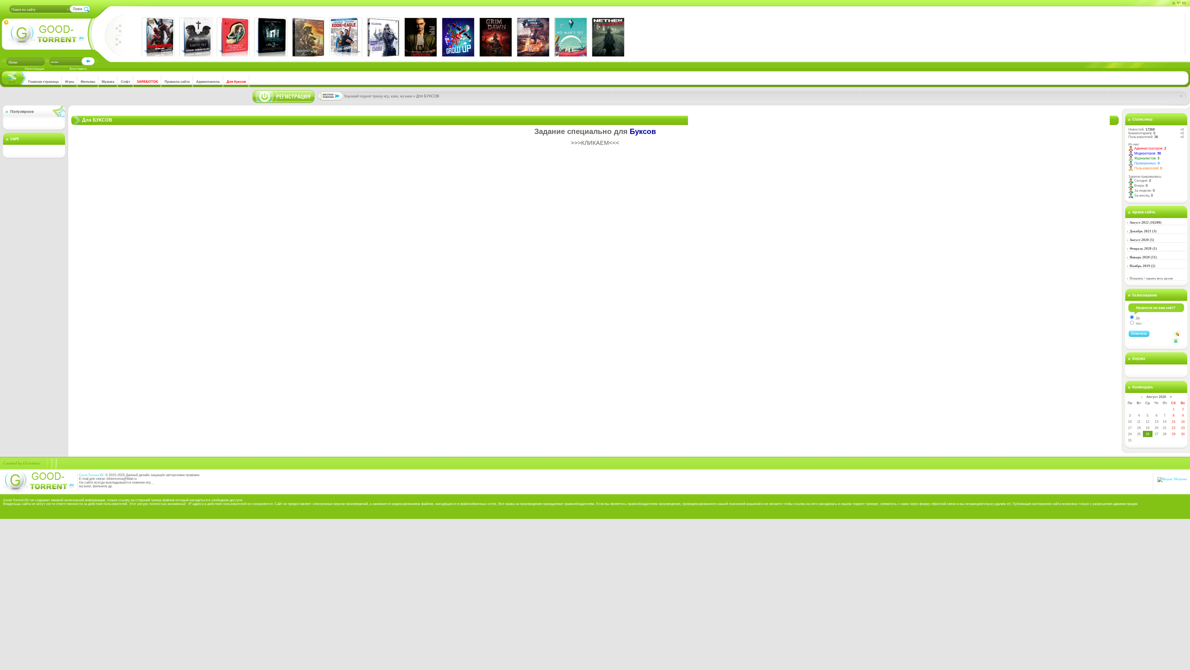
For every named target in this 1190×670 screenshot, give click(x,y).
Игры (69, 81)
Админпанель (208, 81)
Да (1137, 318)
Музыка (108, 81)
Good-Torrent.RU (91, 475)
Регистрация (34, 68)
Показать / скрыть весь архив (1151, 278)
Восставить (78, 68)
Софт (125, 81)
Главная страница (43, 81)
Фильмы (88, 81)
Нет (1138, 323)
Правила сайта (177, 81)
